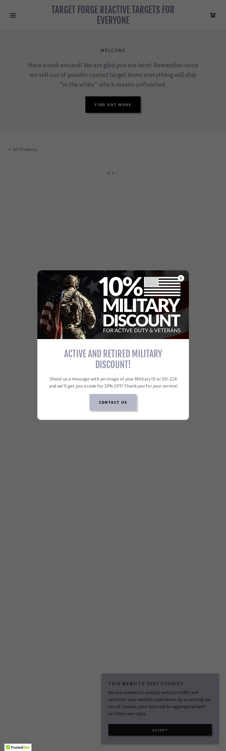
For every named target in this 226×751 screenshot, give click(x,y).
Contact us (113, 402)
